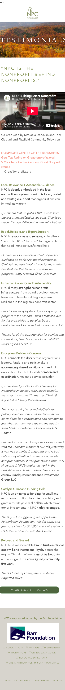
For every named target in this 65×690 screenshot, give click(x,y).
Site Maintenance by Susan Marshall (34, 662)
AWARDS (34, 647)
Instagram (42, 680)
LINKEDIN (57, 680)
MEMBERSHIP (52, 647)
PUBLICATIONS (15, 647)
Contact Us (10, 680)
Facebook (26, 680)
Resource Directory (33, 657)
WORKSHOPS (19, 652)
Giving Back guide (43, 652)
